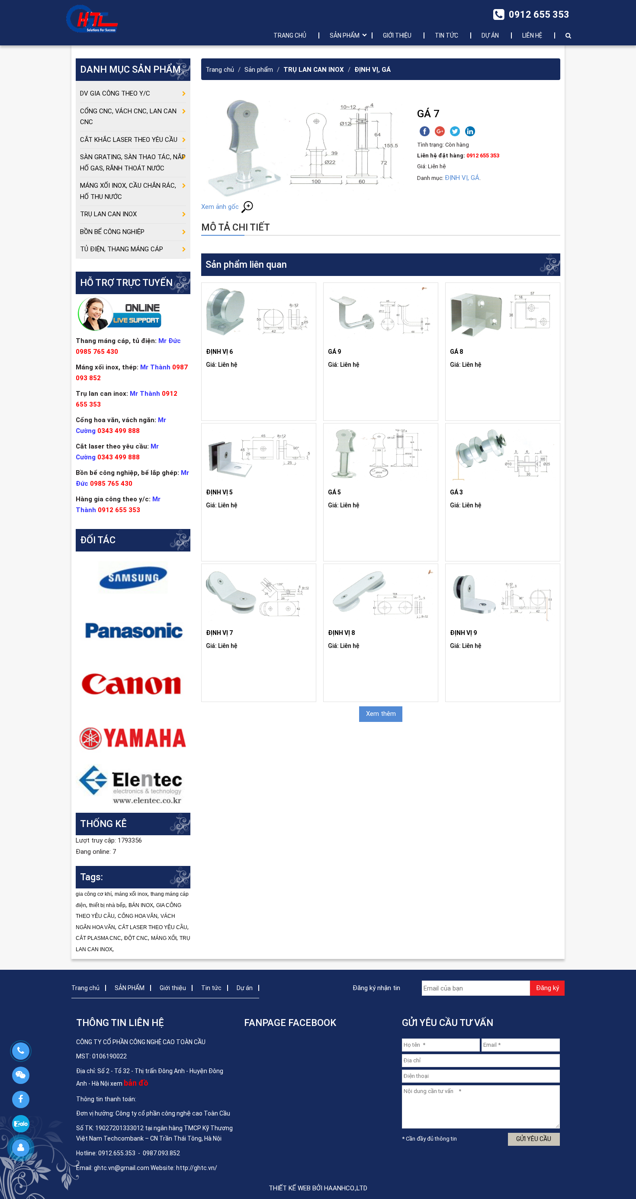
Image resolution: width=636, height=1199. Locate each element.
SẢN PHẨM (345, 35)
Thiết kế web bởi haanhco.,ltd (318, 1188)
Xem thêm (381, 714)
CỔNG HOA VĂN (137, 916)
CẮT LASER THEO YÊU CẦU (152, 927)
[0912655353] (20, 1051)
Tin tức (446, 35)
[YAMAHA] (133, 737)
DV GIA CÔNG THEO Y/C (115, 93)
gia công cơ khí (94, 894)
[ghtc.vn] (92, 18)
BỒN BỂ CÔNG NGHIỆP (112, 232)
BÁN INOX (140, 905)
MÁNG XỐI (164, 938)
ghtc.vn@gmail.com (121, 1167)
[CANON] (133, 684)
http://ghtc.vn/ (196, 1167)
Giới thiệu (397, 35)
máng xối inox (131, 894)
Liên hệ (532, 35)
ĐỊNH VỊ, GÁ (372, 70)
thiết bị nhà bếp (107, 905)
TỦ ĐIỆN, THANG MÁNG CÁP (121, 249)
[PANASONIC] (133, 631)
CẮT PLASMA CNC (98, 938)
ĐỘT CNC (136, 938)
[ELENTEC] (133, 784)
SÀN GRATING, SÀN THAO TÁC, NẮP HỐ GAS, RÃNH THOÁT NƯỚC (133, 162)
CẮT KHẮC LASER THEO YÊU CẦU (128, 140)
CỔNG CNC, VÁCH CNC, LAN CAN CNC (128, 116)
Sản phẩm (258, 70)
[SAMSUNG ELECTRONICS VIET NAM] (133, 577)
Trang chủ (289, 35)
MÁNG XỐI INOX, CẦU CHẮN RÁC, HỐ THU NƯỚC (128, 191)
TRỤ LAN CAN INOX (313, 70)
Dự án (490, 35)
